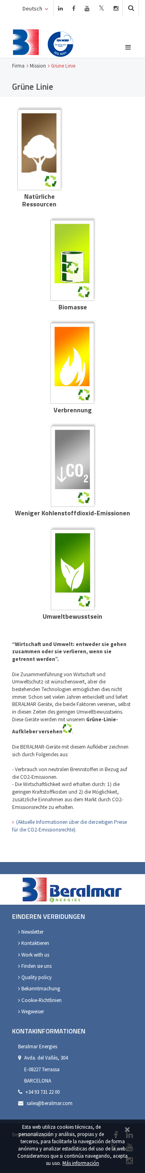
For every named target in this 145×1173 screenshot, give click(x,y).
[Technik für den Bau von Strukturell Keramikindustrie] (25, 42)
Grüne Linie (63, 65)
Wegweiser (32, 1011)
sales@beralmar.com (49, 1103)
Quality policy (36, 977)
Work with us (34, 954)
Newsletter (32, 931)
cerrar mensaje (127, 1129)
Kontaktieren (34, 943)
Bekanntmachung (40, 988)
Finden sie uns (36, 966)
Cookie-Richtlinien (41, 1000)
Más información (80, 1163)
